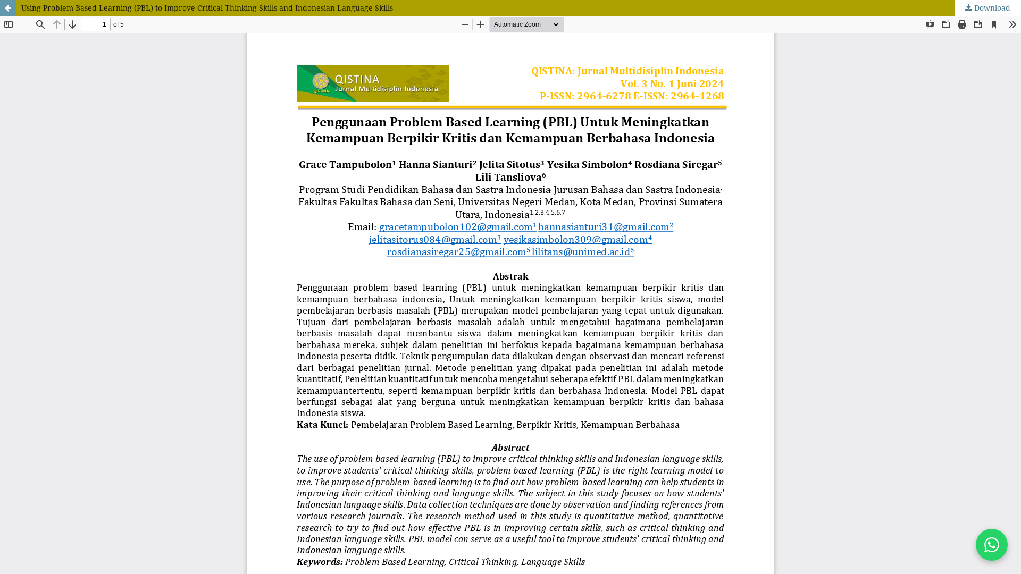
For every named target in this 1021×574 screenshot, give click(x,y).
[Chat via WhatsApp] (992, 545)
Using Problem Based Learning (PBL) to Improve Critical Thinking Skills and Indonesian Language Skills (207, 8)
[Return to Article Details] (8, 8)
